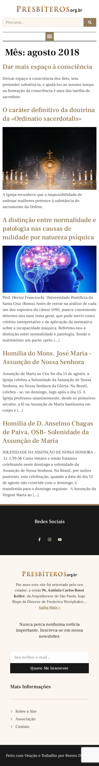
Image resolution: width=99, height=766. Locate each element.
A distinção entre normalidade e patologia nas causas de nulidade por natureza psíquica (49, 229)
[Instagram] (49, 539)
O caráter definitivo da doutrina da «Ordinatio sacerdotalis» (49, 114)
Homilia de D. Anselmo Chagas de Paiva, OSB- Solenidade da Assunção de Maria (48, 432)
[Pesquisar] (90, 22)
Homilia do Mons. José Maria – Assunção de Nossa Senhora (47, 357)
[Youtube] (60, 539)
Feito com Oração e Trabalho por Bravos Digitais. (49, 755)
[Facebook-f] (39, 539)
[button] (49, 36)
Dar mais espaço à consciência (47, 66)
